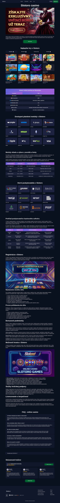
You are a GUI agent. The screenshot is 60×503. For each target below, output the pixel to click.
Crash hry (35, 51)
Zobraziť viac (30, 480)
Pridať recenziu (49, 464)
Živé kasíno (23, 51)
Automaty (47, 51)
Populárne (11, 51)
